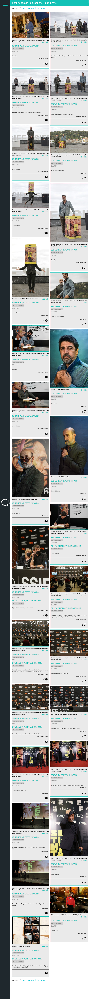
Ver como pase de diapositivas (34, 8)
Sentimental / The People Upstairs (25, 46)
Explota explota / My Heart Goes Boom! (66, 546)
